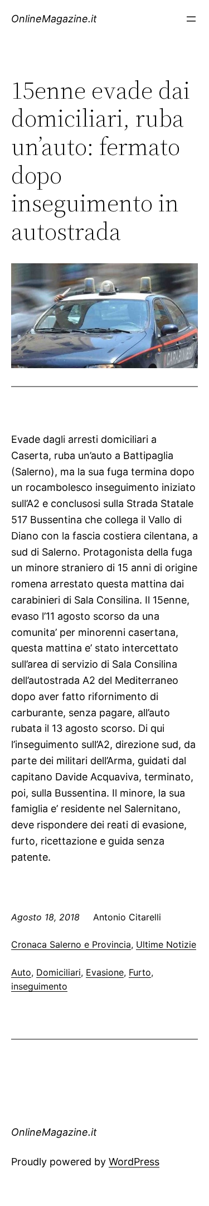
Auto (21, 972)
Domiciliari (58, 972)
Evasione (105, 972)
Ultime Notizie (166, 944)
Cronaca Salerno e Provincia (71, 944)
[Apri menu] (191, 19)
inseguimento (39, 986)
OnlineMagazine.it (54, 19)
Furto (140, 972)
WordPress (134, 1162)
